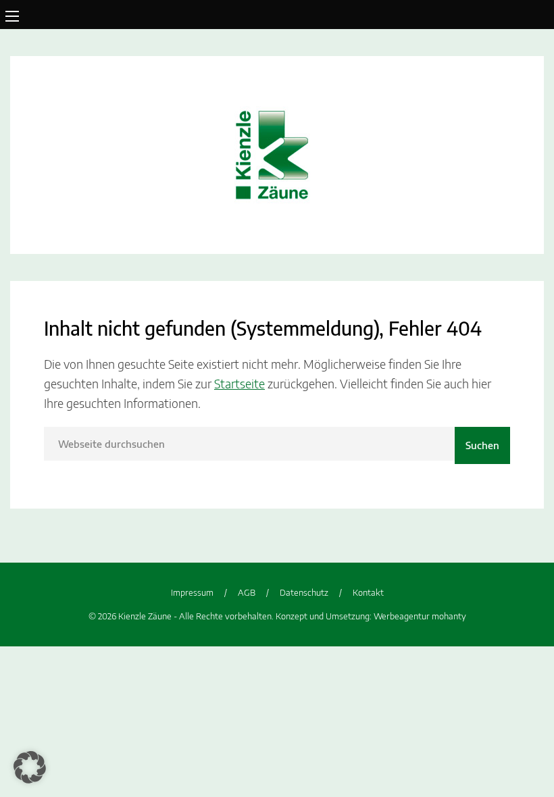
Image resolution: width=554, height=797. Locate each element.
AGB (246, 592)
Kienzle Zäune (277, 155)
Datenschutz (304, 592)
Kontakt (368, 592)
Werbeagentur (402, 616)
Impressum (192, 592)
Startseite (239, 383)
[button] (29, 767)
